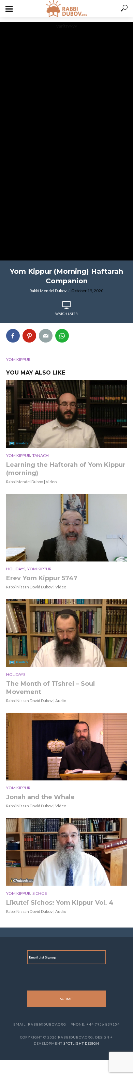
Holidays (15, 568)
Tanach (40, 455)
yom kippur (18, 359)
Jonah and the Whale (40, 797)
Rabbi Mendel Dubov (48, 290)
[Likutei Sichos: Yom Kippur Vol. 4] (66, 852)
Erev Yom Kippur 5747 (41, 578)
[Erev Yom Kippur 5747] (66, 527)
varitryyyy (66, 26)
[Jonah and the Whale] (66, 746)
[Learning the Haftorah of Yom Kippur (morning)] (66, 414)
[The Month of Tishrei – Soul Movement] (66, 633)
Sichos (39, 893)
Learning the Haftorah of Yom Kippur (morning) (65, 469)
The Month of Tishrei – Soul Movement (50, 688)
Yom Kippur (18, 455)
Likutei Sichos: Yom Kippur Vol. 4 (60, 902)
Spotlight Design (81, 1043)
